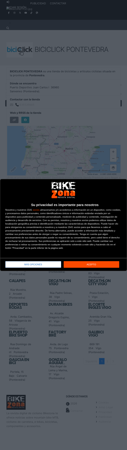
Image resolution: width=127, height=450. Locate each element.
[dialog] (63, 225)
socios (36, 210)
